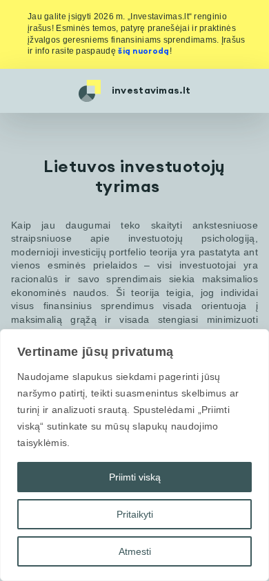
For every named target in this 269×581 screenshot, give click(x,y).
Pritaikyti (135, 514)
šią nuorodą (143, 50)
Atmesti (135, 551)
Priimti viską (135, 477)
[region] (134, 455)
